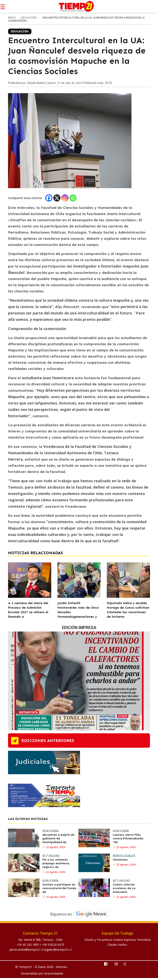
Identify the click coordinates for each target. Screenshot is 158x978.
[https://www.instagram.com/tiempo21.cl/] (115, 964)
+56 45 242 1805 (28, 945)
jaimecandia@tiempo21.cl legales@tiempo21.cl (40, 949)
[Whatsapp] (73, 198)
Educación (29, 17)
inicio (12, 17)
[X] (56, 198)
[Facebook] (48, 198)
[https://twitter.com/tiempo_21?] (127, 963)
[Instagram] (65, 198)
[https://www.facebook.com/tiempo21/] (105, 964)
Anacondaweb (53, 973)
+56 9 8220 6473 (53, 945)
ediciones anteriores (47, 740)
